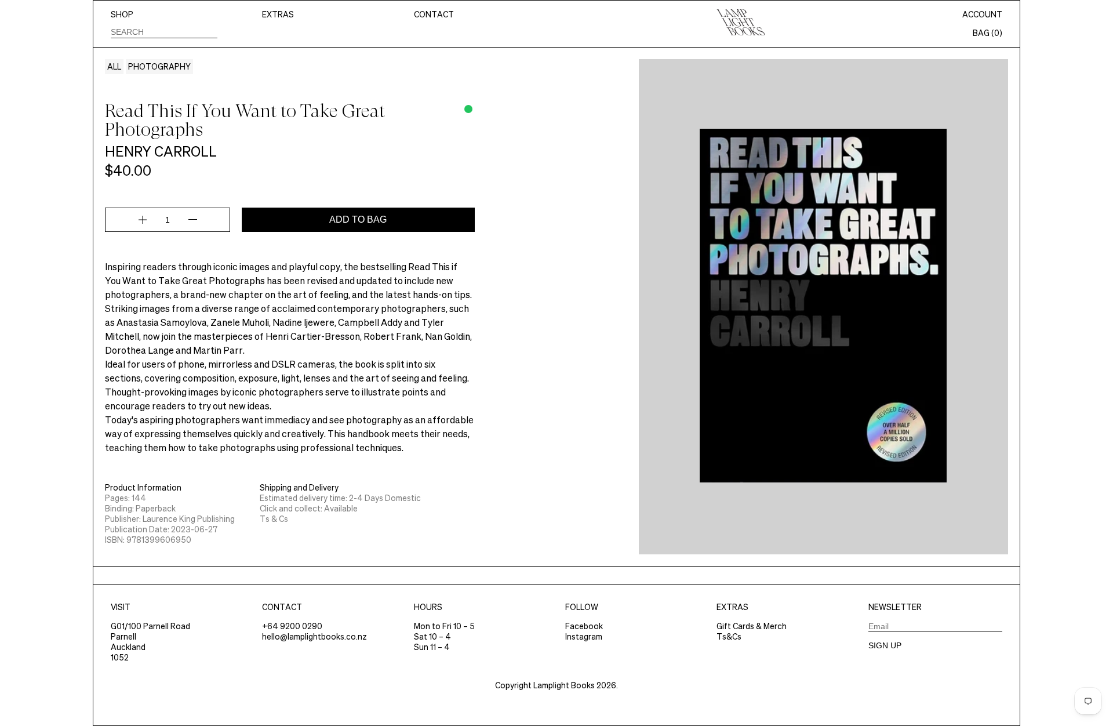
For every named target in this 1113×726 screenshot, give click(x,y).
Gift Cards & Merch (751, 626)
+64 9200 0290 (292, 626)
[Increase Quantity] (143, 219)
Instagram (583, 636)
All (114, 66)
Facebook (584, 626)
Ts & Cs (274, 519)
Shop (122, 14)
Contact (434, 14)
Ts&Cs (728, 636)
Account (982, 14)
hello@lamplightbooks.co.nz (314, 636)
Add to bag (358, 219)
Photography (159, 66)
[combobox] (164, 31)
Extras (278, 14)
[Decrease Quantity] (192, 219)
